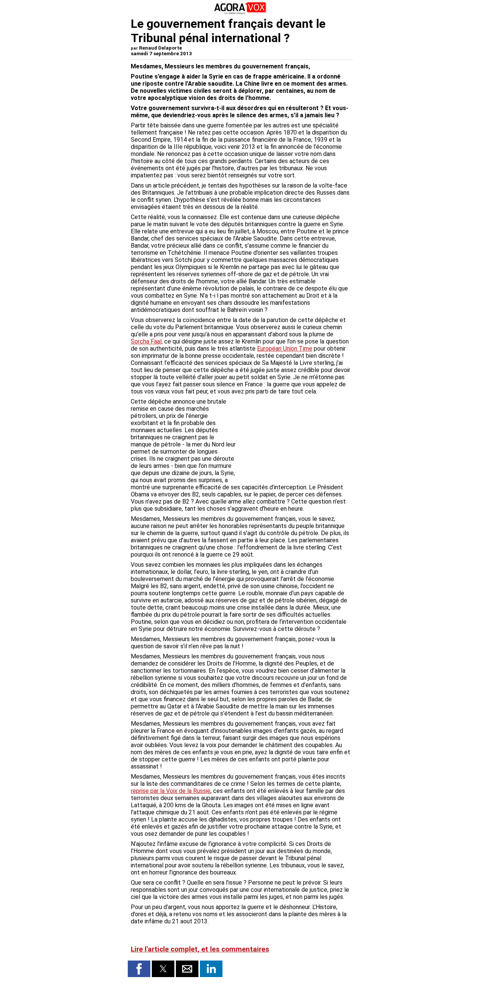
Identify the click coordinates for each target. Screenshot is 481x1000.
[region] (293, 437)
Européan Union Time (284, 348)
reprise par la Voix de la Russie (170, 790)
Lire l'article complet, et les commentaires (200, 949)
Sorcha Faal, (147, 341)
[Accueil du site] (240, 13)
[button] (139, 969)
